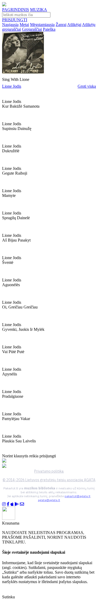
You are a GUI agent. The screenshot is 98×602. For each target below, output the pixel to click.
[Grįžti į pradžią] (4, 5)
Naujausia (10, 24)
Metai (24, 24)
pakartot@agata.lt (77, 496)
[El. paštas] (22, 504)
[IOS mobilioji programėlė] (12, 504)
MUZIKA (38, 9)
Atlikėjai (74, 24)
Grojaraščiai (32, 29)
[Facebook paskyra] (8, 504)
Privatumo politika (49, 471)
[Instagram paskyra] (4, 504)
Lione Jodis (11, 86)
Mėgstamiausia (42, 24)
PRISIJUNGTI (14, 20)
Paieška (49, 29)
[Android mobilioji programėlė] (17, 504)
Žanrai (61, 24)
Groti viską (87, 86)
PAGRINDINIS (15, 9)
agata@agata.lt (49, 500)
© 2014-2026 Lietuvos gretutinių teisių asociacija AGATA (49, 480)
